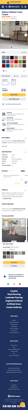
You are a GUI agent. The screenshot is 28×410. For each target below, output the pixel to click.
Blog (14, 353)
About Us (14, 320)
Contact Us (14, 385)
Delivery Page (7, 198)
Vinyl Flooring (14, 294)
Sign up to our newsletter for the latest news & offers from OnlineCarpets (16, 276)
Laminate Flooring (14, 297)
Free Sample (14, 266)
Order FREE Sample (14, 99)
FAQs (14, 347)
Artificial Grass (14, 304)
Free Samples (14, 326)
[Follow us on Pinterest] (20, 284)
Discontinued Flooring (14, 332)
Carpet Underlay (14, 307)
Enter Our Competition (14, 355)
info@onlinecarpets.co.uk (14, 389)
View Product (14, 262)
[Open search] (6, 7)
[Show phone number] (22, 7)
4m (13, 83)
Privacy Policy (14, 330)
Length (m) (5, 80)
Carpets (14, 291)
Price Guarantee (14, 324)
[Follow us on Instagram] (14, 284)
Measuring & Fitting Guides (14, 349)
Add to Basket (14, 95)
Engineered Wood (14, 300)
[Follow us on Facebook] (8, 284)
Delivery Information (14, 322)
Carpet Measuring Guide (19, 209)
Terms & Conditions (14, 328)
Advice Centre (14, 345)
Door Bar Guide (14, 351)
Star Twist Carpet (8, 244)
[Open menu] (3, 6)
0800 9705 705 (14, 387)
